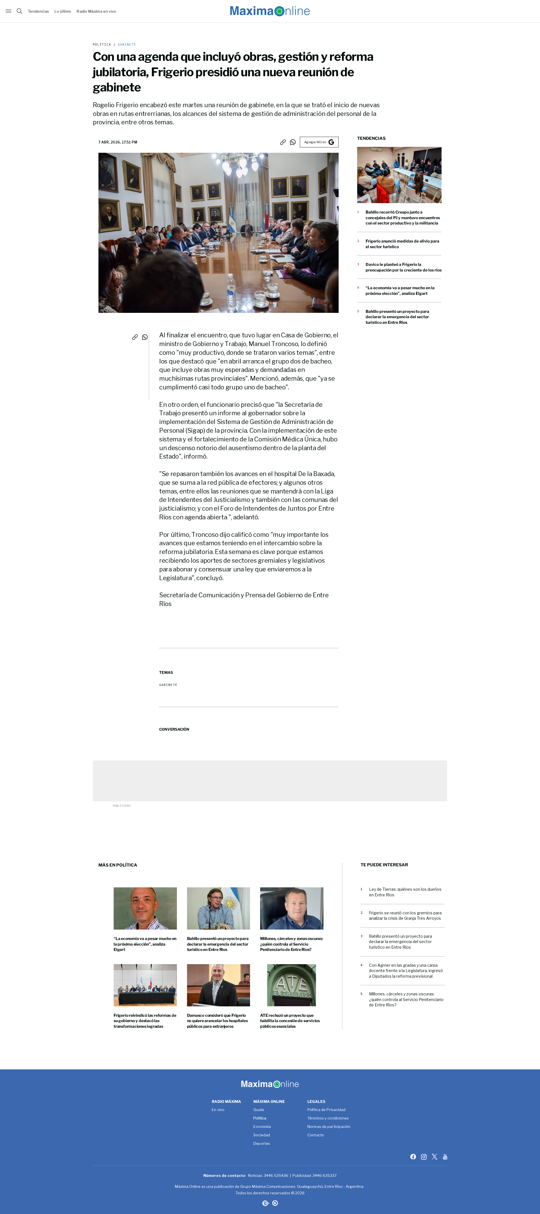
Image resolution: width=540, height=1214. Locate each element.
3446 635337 (324, 1175)
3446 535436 (276, 1175)
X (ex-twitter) (435, 1156)
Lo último (63, 11)
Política (102, 44)
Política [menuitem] (259, 1118)
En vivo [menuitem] (218, 1110)
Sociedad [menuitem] (261, 1135)
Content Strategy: (265, 1203)
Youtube (445, 1156)
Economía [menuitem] (262, 1127)
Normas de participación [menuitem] (328, 1127)
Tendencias (38, 11)
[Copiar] (283, 142)
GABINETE (126, 44)
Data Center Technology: (275, 1203)
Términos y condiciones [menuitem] (328, 1118)
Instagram (424, 1156)
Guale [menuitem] (258, 1110)
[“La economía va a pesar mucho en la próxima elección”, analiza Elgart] (145, 908)
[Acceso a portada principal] (270, 11)
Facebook (413, 1156)
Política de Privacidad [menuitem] (326, 1110)
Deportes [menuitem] (261, 1144)
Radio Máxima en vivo (96, 11)
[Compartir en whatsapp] (293, 142)
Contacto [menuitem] (315, 1135)
